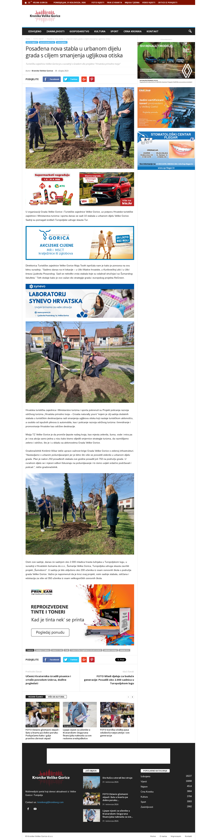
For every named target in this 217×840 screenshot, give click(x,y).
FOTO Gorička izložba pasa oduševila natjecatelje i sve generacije (115, 732)
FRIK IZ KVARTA (114, 2)
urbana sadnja (110, 650)
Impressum (176, 836)
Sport (115, 31)
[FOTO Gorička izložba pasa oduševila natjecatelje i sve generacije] (117, 714)
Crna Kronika (133, 31)
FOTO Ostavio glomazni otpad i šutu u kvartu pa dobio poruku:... (115, 797)
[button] (190, 31)
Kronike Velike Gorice (42, 70)
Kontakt (153, 31)
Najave (144, 786)
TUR (66, 650)
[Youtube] (35, 809)
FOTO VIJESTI (98, 2)
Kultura (99, 31)
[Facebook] (28, 809)
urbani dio (124, 650)
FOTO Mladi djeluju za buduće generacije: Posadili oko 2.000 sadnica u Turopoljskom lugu (109, 679)
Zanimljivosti (55, 31)
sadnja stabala (42, 650)
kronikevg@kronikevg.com (50, 802)
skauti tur (57, 650)
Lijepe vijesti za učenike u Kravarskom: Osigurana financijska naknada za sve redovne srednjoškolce (77, 734)
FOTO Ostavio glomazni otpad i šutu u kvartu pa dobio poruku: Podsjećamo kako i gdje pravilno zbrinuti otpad (42, 734)
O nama (163, 836)
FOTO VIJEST (32, 42)
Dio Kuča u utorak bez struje (117, 777)
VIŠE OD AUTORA (56, 696)
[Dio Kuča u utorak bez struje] (91, 782)
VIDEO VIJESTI (148, 2)
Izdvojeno (34, 31)
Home (28, 39)
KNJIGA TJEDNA (132, 2)
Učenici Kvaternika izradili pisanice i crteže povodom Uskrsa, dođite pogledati (48, 679)
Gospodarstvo (79, 31)
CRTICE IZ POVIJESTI (167, 2)
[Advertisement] (133, 16)
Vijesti (144, 781)
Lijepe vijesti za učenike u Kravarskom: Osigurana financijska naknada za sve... (118, 813)
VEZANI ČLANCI (35, 696)
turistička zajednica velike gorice (86, 650)
